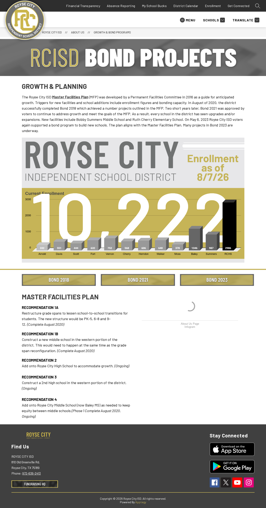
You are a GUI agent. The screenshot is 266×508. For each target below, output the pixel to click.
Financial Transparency (83, 6)
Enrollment (213, 6)
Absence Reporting (121, 6)
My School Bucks (154, 6)
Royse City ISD (52, 32)
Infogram (190, 326)
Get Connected (239, 6)
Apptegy (140, 502)
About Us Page (190, 323)
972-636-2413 (31, 473)
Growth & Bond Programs (112, 32)
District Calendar (185, 6)
